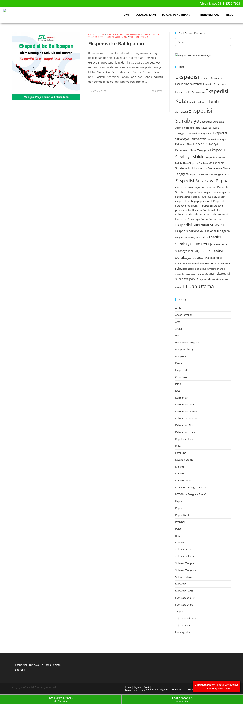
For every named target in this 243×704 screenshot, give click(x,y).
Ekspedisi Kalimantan (211, 78)
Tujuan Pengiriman (176, 14)
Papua (178, 501)
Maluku (179, 466)
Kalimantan (115, 34)
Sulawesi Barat (183, 549)
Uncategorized (183, 632)
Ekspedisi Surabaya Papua (202, 181)
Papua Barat (182, 515)
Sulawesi (180, 542)
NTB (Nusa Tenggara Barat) (190, 487)
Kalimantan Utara (185, 432)
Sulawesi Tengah (184, 563)
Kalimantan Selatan (186, 411)
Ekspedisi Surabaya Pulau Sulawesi (208, 214)
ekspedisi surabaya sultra (189, 237)
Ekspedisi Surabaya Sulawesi (200, 224)
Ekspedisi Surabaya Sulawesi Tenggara (202, 231)
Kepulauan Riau (184, 439)
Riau (177, 535)
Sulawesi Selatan (184, 556)
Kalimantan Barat (185, 404)
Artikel (178, 328)
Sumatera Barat (184, 591)
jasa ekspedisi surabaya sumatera (199, 268)
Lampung (180, 453)
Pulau (178, 528)
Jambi (178, 384)
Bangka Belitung (184, 349)
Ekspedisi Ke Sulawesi (214, 83)
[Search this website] (203, 41)
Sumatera (180, 584)
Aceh (178, 308)
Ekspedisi (187, 77)
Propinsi (180, 522)
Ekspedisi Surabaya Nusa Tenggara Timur (209, 174)
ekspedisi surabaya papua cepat (208, 196)
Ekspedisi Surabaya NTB (200, 163)
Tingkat (93, 37)
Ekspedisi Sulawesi (197, 101)
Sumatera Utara (184, 604)
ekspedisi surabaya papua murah (194, 201)
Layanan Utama (184, 459)
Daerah (179, 363)
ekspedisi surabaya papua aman (196, 187)
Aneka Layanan (184, 315)
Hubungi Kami (210, 14)
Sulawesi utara (183, 577)
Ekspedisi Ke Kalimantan (189, 83)
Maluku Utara (183, 480)
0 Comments (98, 91)
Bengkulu (180, 356)
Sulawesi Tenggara (185, 570)
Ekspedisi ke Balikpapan (116, 43)
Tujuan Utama (138, 37)
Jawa (177, 390)
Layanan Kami (145, 14)
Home (126, 14)
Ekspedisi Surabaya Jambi (200, 133)
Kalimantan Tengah (186, 418)
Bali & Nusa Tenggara (187, 342)
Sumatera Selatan (185, 597)
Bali (177, 335)
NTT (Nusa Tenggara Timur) (190, 494)
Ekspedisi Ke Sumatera (190, 92)
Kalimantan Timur (137, 34)
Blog (230, 14)
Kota (156, 34)
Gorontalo (181, 377)
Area (177, 322)
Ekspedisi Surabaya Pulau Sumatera (198, 219)
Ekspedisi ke (96, 34)
